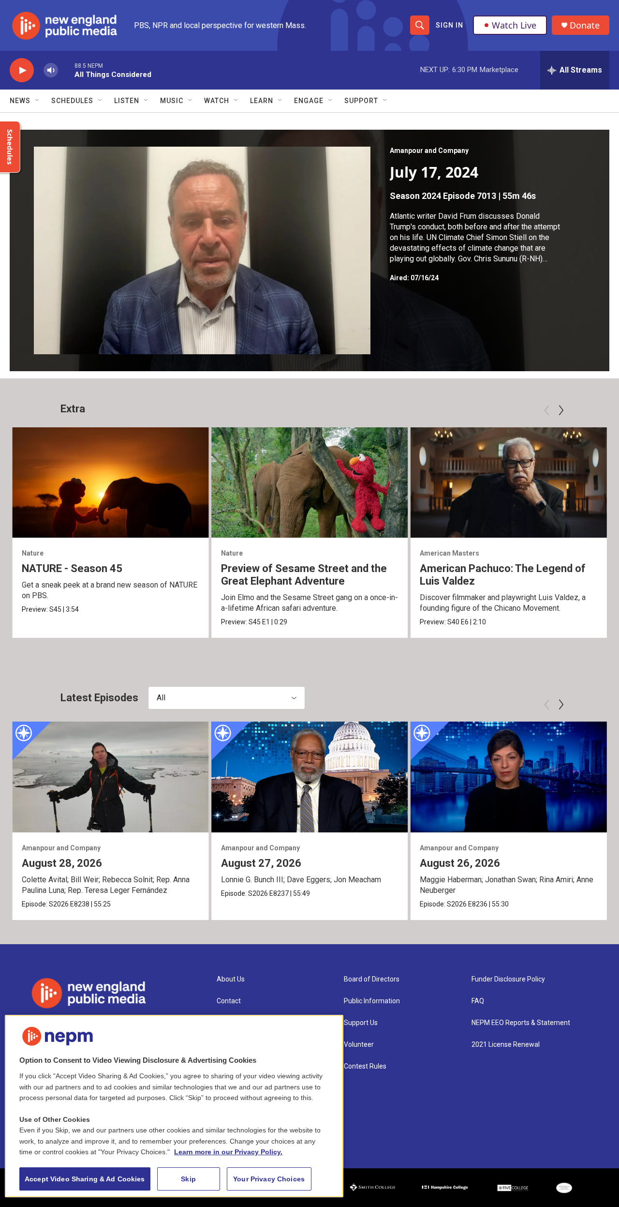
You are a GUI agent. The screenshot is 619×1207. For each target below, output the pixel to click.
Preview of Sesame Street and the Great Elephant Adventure (304, 574)
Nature (33, 553)
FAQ (478, 1001)
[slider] (66, 70)
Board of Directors (371, 979)
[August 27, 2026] (309, 777)
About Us (231, 979)
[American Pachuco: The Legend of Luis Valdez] (508, 482)
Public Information (372, 1001)
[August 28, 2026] (110, 777)
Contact (229, 1001)
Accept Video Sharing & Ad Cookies (85, 1179)
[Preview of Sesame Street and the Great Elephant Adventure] (309, 482)
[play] (21, 70)
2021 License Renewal (506, 1044)
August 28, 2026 (62, 863)
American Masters (449, 553)
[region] (174, 1106)
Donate (585, 25)
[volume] (51, 70)
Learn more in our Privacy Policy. (228, 1152)
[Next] (561, 410)
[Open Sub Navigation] (38, 101)
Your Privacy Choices (269, 1179)
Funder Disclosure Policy (508, 979)
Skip (188, 1179)
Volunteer (359, 1044)
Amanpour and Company (429, 150)
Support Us (361, 1022)
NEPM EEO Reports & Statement (521, 1022)
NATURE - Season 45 (72, 568)
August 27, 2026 (261, 863)
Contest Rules (365, 1066)
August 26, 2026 (460, 863)
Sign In (449, 25)
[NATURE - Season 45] (110, 482)
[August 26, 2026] (508, 777)
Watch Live (514, 25)
